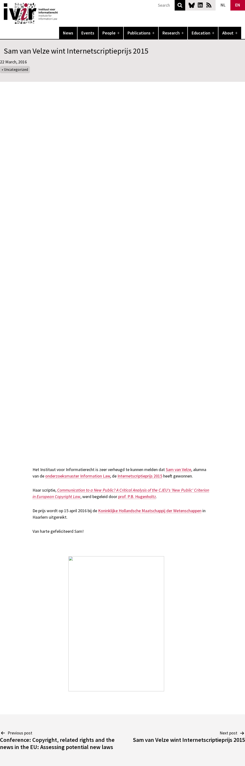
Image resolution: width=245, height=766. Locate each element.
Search (180, 5)
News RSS (209, 5)
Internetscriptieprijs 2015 (139, 476)
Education (201, 33)
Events (87, 33)
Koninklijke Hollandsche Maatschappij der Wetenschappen (149, 510)
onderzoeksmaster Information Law (77, 476)
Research (171, 33)
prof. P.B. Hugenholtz (137, 496)
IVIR (61, 13)
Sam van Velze (178, 469)
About (228, 33)
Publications (139, 33)
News (68, 33)
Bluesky (191, 5)
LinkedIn (200, 5)
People (109, 33)
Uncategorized (16, 69)
